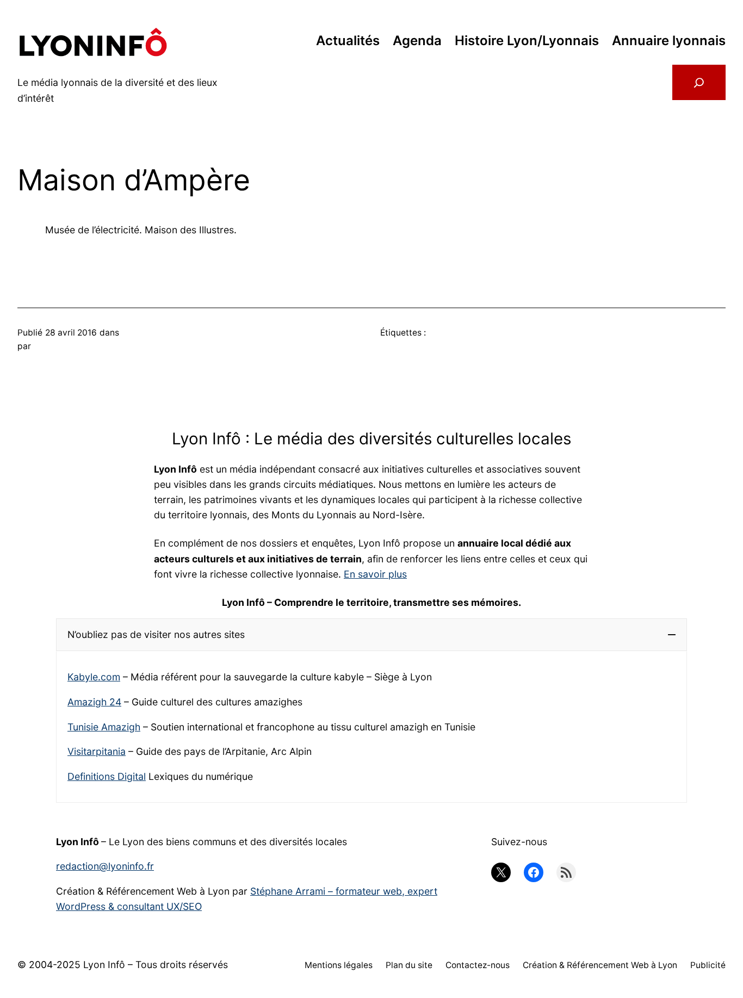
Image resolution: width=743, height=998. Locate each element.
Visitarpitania (96, 751)
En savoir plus (375, 574)
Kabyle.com (93, 677)
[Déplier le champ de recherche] (699, 83)
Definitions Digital (106, 776)
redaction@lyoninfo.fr (105, 866)
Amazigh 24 (94, 702)
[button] (371, 634)
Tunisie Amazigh (103, 727)
